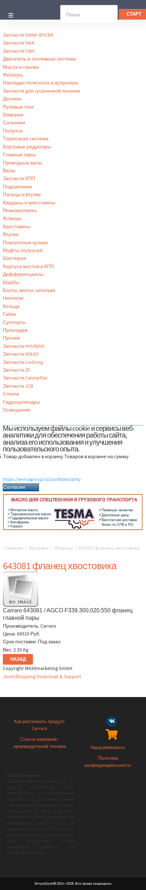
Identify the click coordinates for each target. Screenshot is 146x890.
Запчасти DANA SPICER (28, 35)
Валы (9, 171)
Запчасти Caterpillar (25, 378)
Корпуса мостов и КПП (28, 266)
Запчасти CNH (18, 51)
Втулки (10, 234)
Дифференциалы (23, 274)
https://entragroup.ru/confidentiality (42, 479)
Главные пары (19, 155)
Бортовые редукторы (27, 147)
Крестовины (16, 227)
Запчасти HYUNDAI (24, 346)
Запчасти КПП (19, 179)
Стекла (11, 394)
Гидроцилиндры (21, 402)
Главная (13, 548)
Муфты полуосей (23, 250)
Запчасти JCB (18, 386)
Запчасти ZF (16, 370)
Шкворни (13, 115)
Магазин (39, 548)
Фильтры (13, 75)
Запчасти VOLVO (21, 354)
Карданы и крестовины (29, 203)
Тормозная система (26, 139)
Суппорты (14, 322)
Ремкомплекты (20, 211)
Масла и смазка (21, 67)
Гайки (9, 314)
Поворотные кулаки (25, 243)
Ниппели (13, 298)
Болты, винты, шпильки (29, 290)
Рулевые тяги (18, 107)
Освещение (16, 410)
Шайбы (11, 283)
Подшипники (17, 187)
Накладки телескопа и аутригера (40, 83)
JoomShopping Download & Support (42, 677)
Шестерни (14, 258)
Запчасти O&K (18, 43)
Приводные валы (22, 163)
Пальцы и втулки (22, 195)
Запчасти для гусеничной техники (41, 91)
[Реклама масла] (73, 512)
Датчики (12, 99)
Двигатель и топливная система (39, 59)
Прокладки (15, 330)
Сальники (14, 123)
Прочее (11, 338)
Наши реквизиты (107, 747)
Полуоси (13, 131)
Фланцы (12, 218)
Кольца (11, 306)
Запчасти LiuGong (23, 362)
